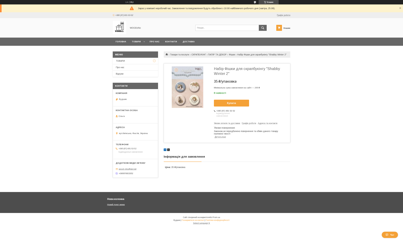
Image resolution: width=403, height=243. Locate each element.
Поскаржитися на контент (193, 220)
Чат (392, 235)
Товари (136, 41)
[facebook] (165, 150)
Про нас (154, 41)
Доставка (189, 41)
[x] (168, 150)
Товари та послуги (179, 54)
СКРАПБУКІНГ (198, 54)
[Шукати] (263, 28)
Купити (231, 103)
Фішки (232, 54)
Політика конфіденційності (218, 220)
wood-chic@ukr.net (127, 169)
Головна (121, 41)
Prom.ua (216, 217)
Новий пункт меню (116, 204)
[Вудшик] (119, 33)
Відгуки (119, 74)
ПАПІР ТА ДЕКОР (217, 54)
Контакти (171, 41)
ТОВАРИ (120, 61)
